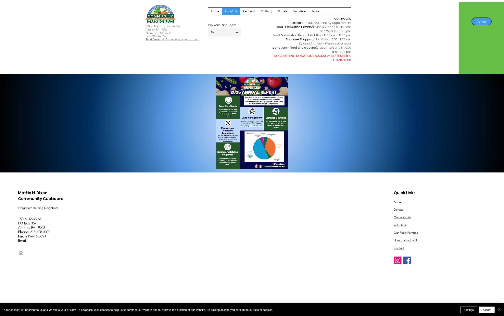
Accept (487, 310)
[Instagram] (397, 260)
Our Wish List (402, 217)
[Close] (499, 310)
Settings (469, 310)
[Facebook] (407, 260)
